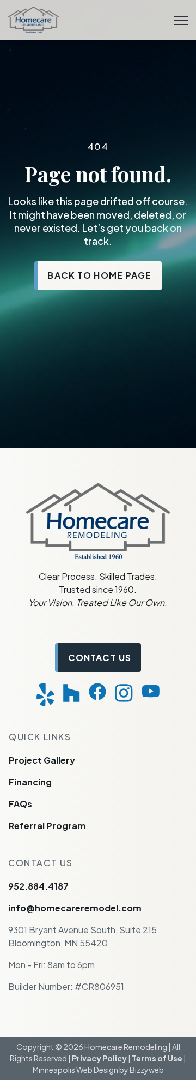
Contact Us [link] (99, 657)
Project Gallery (42, 760)
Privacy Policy (99, 1058)
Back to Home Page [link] (99, 275)
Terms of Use (157, 1058)
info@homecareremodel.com (75, 908)
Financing (30, 782)
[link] (33, 19)
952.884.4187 (38, 886)
